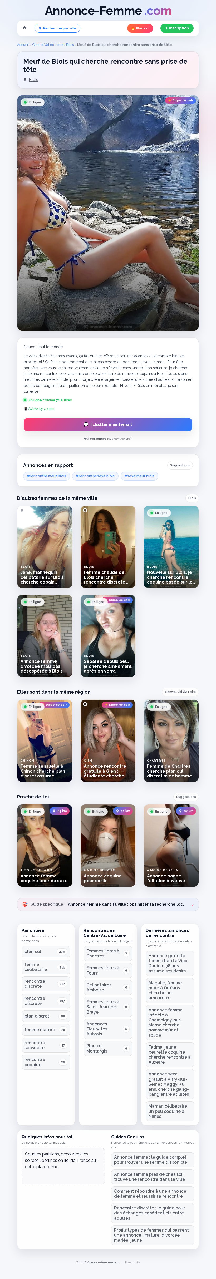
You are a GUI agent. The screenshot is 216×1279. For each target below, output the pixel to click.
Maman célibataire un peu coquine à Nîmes (168, 1111)
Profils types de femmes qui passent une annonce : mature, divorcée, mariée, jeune (151, 1235)
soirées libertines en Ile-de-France (57, 1160)
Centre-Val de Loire (47, 45)
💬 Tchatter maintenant (108, 424)
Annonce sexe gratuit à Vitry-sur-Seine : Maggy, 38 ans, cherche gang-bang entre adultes (169, 1084)
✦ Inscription (177, 28)
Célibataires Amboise (98, 987)
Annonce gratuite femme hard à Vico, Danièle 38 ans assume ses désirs (168, 963)
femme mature (39, 1029)
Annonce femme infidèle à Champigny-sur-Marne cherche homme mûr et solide (166, 1023)
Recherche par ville (59, 28)
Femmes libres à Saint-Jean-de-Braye (102, 1006)
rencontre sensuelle (34, 1045)
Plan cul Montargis (96, 1048)
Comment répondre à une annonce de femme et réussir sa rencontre (150, 1194)
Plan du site (132, 1262)
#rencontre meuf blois (46, 476)
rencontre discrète (34, 1001)
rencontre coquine (34, 1062)
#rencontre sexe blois (95, 476)
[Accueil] (24, 28)
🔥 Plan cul (140, 28)
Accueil (23, 45)
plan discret (36, 1016)
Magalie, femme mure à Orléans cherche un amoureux (165, 990)
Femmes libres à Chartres (102, 954)
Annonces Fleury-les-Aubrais (97, 1028)
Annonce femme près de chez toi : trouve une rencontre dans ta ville (149, 1177)
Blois (70, 45)
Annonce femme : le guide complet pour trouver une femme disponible (150, 1160)
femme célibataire (35, 967)
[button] (108, 213)
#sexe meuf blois (139, 476)
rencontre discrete (34, 984)
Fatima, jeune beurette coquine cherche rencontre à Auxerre (170, 1055)
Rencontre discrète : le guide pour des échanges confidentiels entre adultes (149, 1213)
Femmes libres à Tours (102, 970)
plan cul (32, 951)
